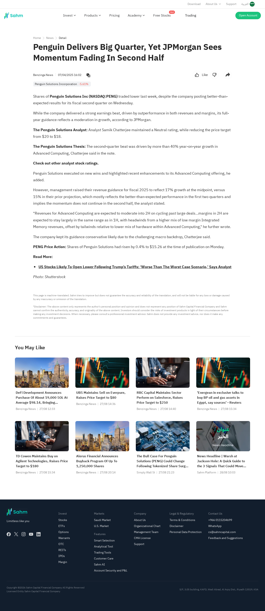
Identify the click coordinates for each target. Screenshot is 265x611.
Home (37, 38)
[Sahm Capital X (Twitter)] (16, 534)
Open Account (248, 15)
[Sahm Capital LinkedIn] (38, 534)
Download (194, 4)
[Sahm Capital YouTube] (31, 534)
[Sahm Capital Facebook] (9, 534)
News (50, 38)
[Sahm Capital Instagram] (24, 534)
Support (231, 4)
